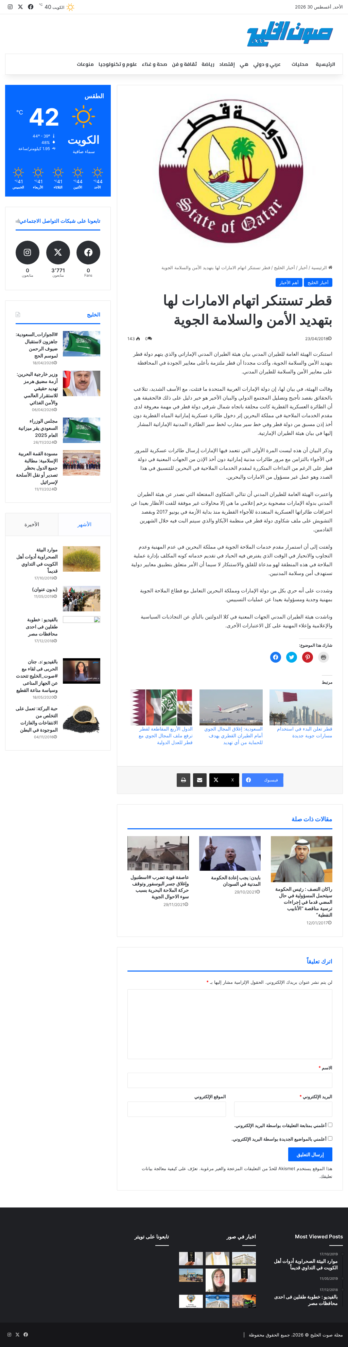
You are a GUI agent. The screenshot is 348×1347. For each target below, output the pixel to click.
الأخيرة (31, 524)
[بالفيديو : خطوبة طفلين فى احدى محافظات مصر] (81, 634)
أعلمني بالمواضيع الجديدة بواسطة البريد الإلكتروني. (279, 1139)
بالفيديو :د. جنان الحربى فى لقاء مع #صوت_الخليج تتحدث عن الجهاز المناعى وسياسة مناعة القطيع (37, 676)
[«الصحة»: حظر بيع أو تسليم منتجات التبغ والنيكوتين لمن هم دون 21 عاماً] (191, 1301)
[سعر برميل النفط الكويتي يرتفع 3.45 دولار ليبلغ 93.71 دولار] (244, 1301)
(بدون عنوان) (45, 589)
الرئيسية (325, 64)
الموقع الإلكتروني (210, 1096)
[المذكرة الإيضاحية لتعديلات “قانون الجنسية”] (191, 1258)
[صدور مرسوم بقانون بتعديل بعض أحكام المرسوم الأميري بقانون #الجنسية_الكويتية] (244, 1275)
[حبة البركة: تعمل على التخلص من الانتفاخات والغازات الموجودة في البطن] (81, 719)
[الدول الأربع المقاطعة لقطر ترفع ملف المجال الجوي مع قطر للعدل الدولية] (161, 707)
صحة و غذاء (154, 64)
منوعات (85, 64)
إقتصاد (227, 64)
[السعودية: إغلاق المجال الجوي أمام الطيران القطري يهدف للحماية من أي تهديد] (230, 707)
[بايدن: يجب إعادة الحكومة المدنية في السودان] (230, 853)
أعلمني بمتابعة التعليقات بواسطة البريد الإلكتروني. (280, 1125)
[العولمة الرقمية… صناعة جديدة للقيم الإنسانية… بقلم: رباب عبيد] (217, 1280)
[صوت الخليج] (290, 34)
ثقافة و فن (184, 64)
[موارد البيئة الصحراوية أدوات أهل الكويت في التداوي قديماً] (81, 558)
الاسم (325, 1067)
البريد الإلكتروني (315, 1096)
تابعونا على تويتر (152, 1236)
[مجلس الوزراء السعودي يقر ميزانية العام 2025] (81, 430)
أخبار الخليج (284, 267)
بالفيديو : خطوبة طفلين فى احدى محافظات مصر (42, 626)
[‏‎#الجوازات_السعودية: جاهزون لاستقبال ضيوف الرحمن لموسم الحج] (81, 343)
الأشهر (84, 524)
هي (244, 64)
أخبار (303, 267)
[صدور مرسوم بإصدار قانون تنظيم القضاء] (244, 1259)
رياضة (208, 64)
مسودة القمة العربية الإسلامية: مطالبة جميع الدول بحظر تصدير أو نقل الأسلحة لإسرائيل (37, 467)
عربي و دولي (267, 64)
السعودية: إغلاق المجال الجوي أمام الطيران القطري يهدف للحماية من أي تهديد (233, 735)
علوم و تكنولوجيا (118, 64)
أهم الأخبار (289, 282)
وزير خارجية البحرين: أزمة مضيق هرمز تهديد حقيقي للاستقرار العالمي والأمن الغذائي (37, 388)
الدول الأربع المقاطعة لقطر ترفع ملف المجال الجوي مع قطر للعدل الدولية (166, 735)
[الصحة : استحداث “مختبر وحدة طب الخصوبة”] (217, 1258)
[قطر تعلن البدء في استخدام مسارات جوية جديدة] (300, 707)
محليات (300, 64)
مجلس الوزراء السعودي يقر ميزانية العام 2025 (38, 428)
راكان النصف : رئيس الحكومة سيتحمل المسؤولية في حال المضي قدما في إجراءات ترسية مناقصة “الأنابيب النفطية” (303, 902)
